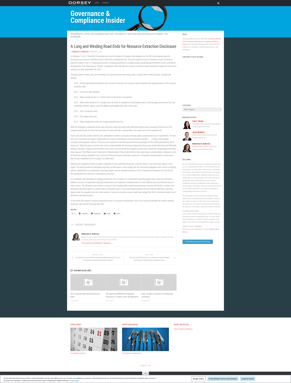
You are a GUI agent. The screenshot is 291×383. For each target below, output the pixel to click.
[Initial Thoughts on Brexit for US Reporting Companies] (159, 282)
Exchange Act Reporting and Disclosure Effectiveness (139, 34)
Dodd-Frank (79, 224)
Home (97, 3)
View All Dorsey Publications (131, 353)
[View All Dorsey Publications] (145, 350)
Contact (105, 3)
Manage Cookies (198, 379)
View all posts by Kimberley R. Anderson (97, 243)
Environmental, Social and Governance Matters (91, 34)
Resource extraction (90, 224)
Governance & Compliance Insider (97, 17)
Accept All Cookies (247, 379)
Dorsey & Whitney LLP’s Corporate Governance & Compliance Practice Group (201, 41)
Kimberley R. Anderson (80, 52)
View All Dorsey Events (78, 353)
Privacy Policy (74, 380)
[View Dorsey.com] (80, 5)
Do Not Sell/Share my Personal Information (223, 379)
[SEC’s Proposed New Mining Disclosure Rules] (88, 282)
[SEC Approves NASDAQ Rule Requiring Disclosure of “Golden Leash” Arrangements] (123, 282)
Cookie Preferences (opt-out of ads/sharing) (197, 241)
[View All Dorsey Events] (93, 350)
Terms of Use (145, 366)
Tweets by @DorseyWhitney (183, 329)
